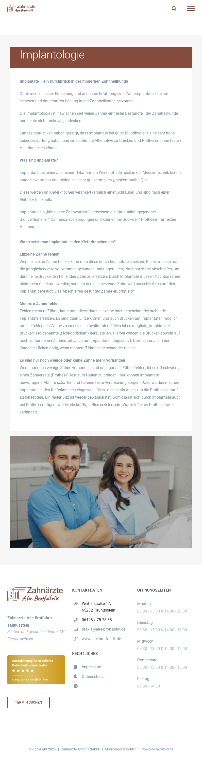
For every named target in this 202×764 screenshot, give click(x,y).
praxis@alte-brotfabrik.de (103, 629)
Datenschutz (93, 676)
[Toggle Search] (174, 8)
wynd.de (166, 749)
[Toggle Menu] (191, 8)
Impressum (91, 667)
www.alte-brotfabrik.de (101, 638)
